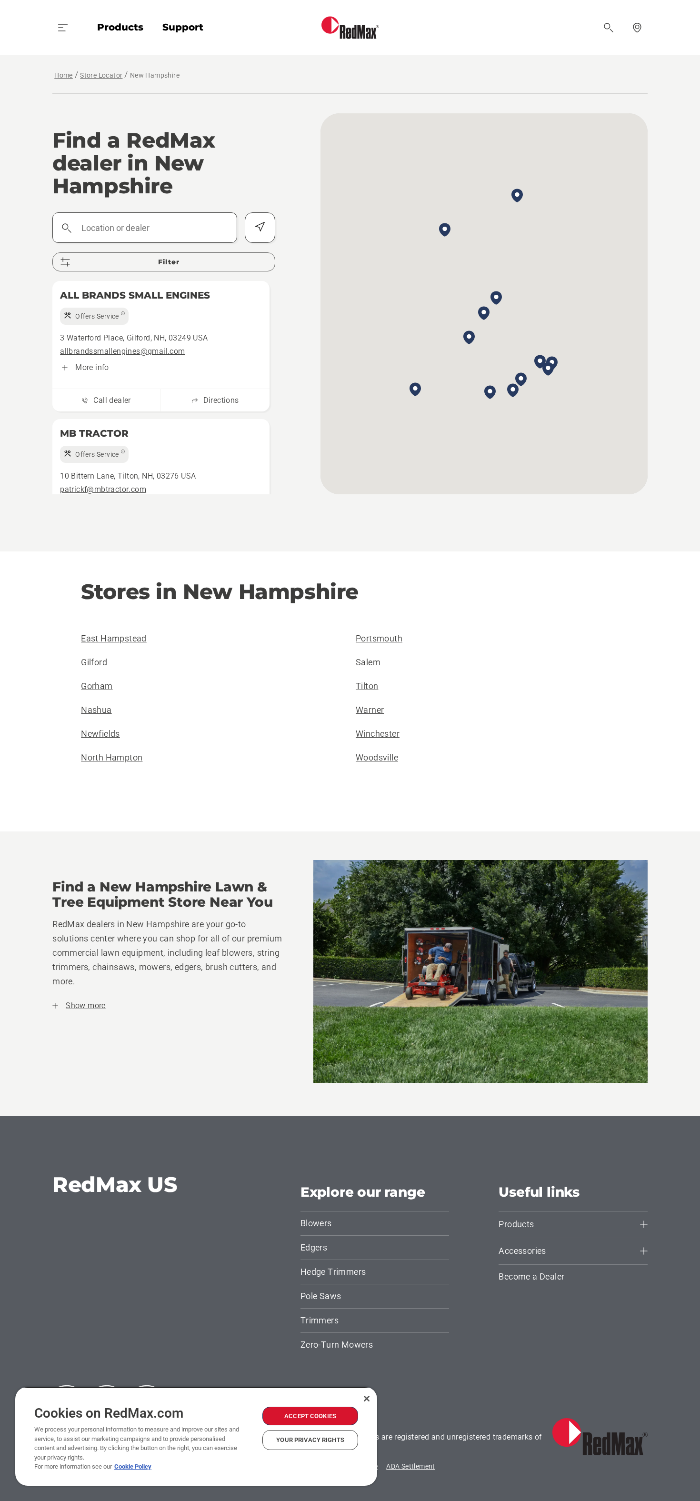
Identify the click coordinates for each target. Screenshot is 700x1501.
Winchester (378, 734)
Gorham (96, 686)
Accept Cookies (310, 1416)
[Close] (366, 1398)
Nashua (96, 710)
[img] (94, 316)
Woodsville (377, 757)
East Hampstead (114, 638)
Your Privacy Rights (310, 1439)
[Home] (350, 27)
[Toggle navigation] (62, 27)
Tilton (367, 686)
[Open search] (608, 27)
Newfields (100, 734)
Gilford (94, 662)
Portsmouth (379, 638)
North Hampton (111, 757)
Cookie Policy (132, 1466)
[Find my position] (260, 227)
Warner (370, 710)
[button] (548, 369)
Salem (368, 662)
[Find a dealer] (637, 27)
